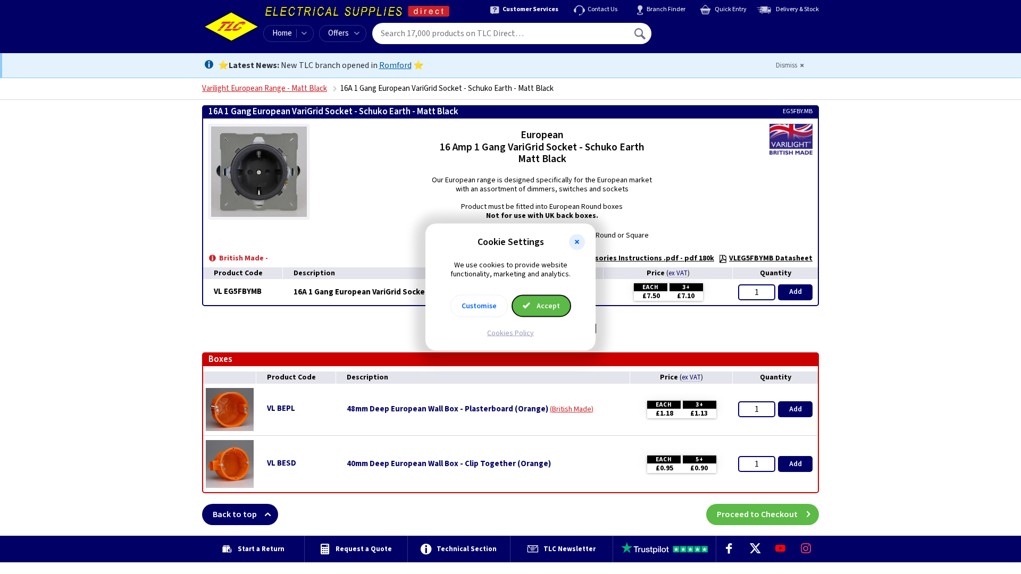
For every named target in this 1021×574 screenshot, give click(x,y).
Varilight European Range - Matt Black (264, 88)
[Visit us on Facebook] (729, 549)
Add (795, 291)
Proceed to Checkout (757, 514)
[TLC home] (231, 26)
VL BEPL (281, 408)
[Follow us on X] (754, 549)
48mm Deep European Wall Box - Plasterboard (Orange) (447, 409)
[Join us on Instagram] (806, 549)
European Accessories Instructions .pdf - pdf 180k (627, 258)
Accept (547, 305)
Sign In (707, 29)
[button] (577, 242)
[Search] (640, 33)
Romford (395, 65)
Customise (479, 305)
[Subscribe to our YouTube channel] (780, 549)
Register (700, 37)
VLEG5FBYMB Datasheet (771, 258)
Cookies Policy (510, 332)
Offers (338, 33)
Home (282, 33)
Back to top (235, 514)
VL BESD (281, 463)
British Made (571, 409)
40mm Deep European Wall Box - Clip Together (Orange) (449, 464)
